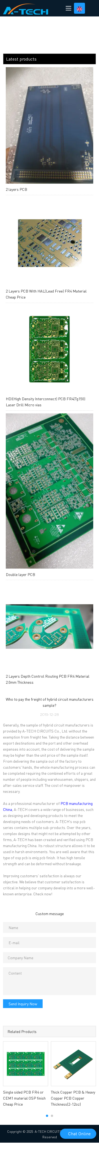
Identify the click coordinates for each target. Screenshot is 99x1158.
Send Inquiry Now (23, 1003)
